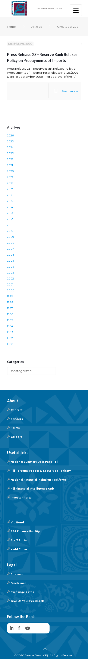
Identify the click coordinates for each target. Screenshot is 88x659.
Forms (15, 428)
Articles (36, 26)
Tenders (17, 419)
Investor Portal (21, 497)
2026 (10, 135)
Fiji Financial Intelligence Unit (32, 488)
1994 (10, 326)
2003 (10, 272)
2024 (10, 147)
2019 (10, 177)
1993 (10, 332)
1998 (10, 302)
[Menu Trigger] (76, 10)
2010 (10, 230)
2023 (10, 153)
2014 (10, 207)
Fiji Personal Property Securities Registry (41, 470)
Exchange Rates (22, 592)
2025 (10, 141)
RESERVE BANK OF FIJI (49, 8)
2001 (10, 284)
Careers (16, 436)
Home (11, 26)
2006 (10, 254)
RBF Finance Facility (25, 531)
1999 (10, 296)
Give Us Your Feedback (27, 601)
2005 (10, 260)
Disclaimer (18, 583)
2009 (10, 236)
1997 (10, 308)
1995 (10, 320)
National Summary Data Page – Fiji (35, 461)
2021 (10, 165)
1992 (10, 338)
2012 (10, 219)
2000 (10, 290)
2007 (10, 248)
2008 (10, 242)
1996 (10, 314)
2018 (10, 183)
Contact (16, 410)
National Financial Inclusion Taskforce (39, 479)
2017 (10, 189)
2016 (10, 195)
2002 (10, 278)
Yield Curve (19, 549)
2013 (10, 213)
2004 (10, 266)
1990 (10, 344)
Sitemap (17, 574)
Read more (70, 91)
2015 (10, 201)
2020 (10, 171)
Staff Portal (19, 540)
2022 (10, 159)
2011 (9, 224)
